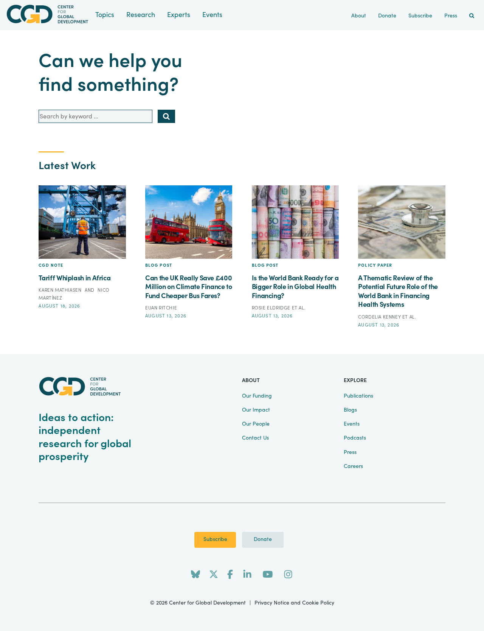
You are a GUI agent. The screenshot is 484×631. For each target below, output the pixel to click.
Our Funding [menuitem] (257, 396)
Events (212, 15)
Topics (104, 15)
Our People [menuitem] (256, 424)
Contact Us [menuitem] (255, 438)
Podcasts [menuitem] (355, 438)
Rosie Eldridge (272, 308)
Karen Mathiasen (61, 290)
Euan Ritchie (161, 308)
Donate (263, 539)
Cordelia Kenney (380, 317)
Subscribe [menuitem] (420, 16)
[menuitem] (471, 16)
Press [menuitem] (450, 16)
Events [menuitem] (352, 424)
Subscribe (215, 539)
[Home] (47, 14)
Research (140, 15)
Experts (178, 15)
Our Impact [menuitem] (256, 410)
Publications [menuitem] (358, 396)
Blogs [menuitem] (350, 410)
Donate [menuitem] (387, 16)
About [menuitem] (358, 16)
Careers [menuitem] (353, 466)
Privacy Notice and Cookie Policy (294, 603)
